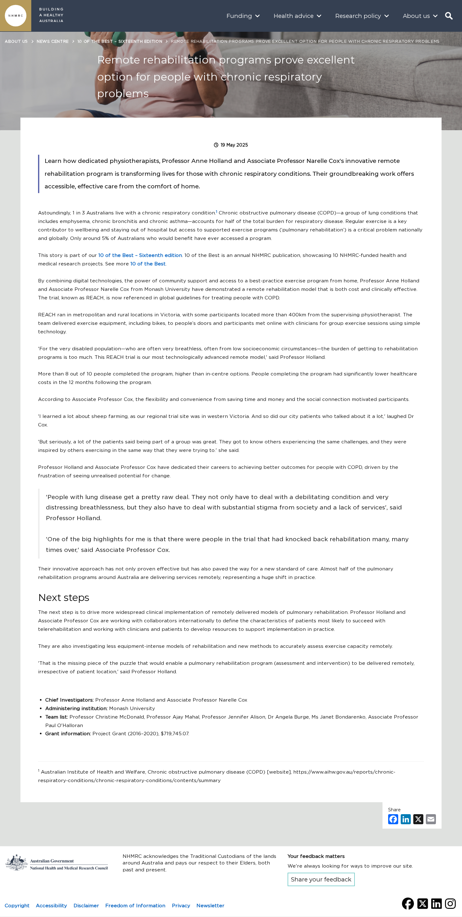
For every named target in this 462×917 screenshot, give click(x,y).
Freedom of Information (135, 906)
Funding (239, 15)
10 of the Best (148, 264)
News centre (53, 41)
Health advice (294, 15)
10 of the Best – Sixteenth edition (120, 41)
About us (416, 15)
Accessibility (51, 906)
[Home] (15, 15)
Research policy (358, 15)
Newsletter (210, 906)
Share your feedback (321, 879)
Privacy (181, 906)
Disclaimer (86, 906)
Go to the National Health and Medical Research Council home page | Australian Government (56, 862)
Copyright (17, 906)
